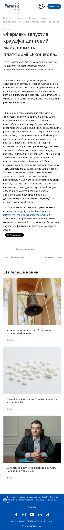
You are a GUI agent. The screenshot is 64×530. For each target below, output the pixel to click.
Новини (19, 18)
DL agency (37, 526)
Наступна (49, 257)
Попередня (17, 257)
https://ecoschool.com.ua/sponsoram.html (26, 214)
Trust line (32, 507)
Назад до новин (24, 249)
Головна (7, 18)
